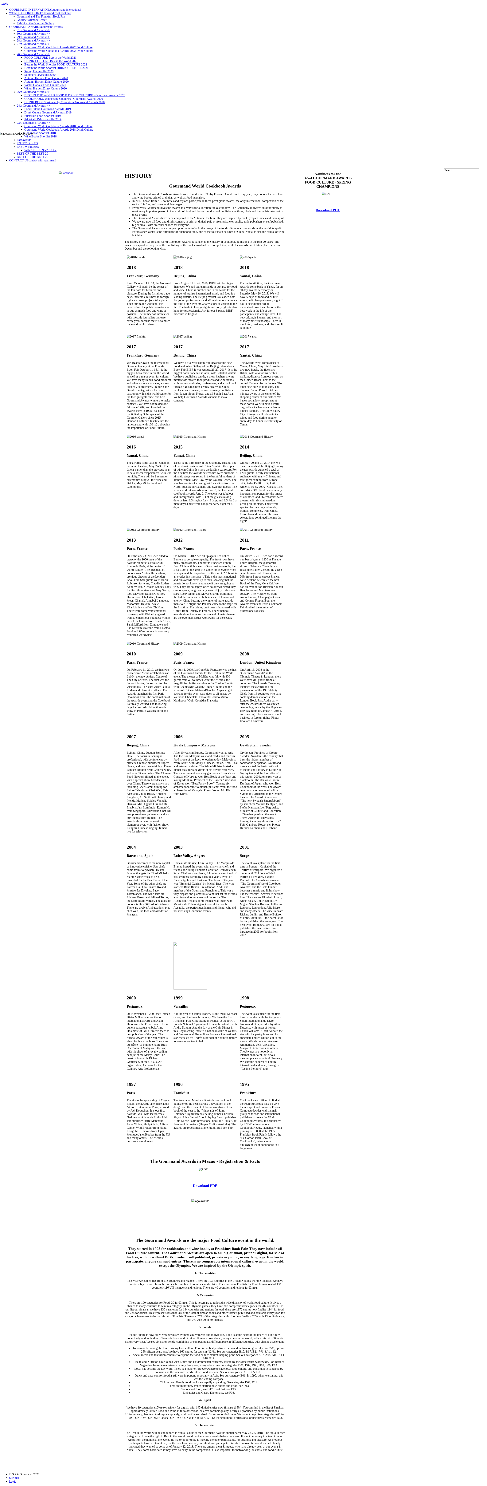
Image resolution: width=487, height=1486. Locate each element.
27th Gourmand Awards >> (33, 43)
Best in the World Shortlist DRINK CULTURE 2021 (56, 67)
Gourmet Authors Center (31, 20)
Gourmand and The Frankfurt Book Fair (41, 16)
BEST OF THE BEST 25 (32, 157)
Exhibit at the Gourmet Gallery (35, 23)
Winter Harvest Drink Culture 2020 (45, 88)
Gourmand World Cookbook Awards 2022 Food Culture (58, 47)
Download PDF (205, 1186)
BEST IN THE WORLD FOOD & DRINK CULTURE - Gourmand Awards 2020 (74, 95)
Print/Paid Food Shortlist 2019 (42, 115)
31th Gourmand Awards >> (33, 30)
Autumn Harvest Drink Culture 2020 (46, 81)
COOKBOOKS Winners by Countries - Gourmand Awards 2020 (63, 98)
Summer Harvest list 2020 (40, 74)
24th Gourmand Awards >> (33, 105)
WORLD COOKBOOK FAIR (40, 13)
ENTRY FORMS (27, 143)
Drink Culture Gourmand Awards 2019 (48, 112)
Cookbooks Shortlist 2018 (40, 133)
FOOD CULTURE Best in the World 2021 (50, 57)
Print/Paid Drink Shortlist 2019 (42, 119)
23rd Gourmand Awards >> (33, 122)
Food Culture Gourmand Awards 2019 (47, 109)
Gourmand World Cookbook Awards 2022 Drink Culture (58, 50)
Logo (5, 3)
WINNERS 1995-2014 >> (40, 150)
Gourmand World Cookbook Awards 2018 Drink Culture (58, 129)
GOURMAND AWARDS (36, 26)
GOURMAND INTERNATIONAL (45, 9)
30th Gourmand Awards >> (33, 33)
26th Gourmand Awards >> (33, 54)
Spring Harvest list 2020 (38, 71)
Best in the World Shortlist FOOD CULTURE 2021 (55, 64)
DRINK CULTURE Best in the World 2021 (51, 61)
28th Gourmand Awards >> (33, 40)
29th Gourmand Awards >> (33, 37)
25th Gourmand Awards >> (33, 91)
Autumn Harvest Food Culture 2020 (46, 78)
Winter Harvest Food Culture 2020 (45, 85)
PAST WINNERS (28, 146)
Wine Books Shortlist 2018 (40, 136)
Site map (14, 1477)
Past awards (24, 139)
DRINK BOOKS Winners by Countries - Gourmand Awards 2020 (64, 102)
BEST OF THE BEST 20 (32, 153)
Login (12, 1481)
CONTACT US (32, 160)
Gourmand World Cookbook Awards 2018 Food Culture (58, 126)
